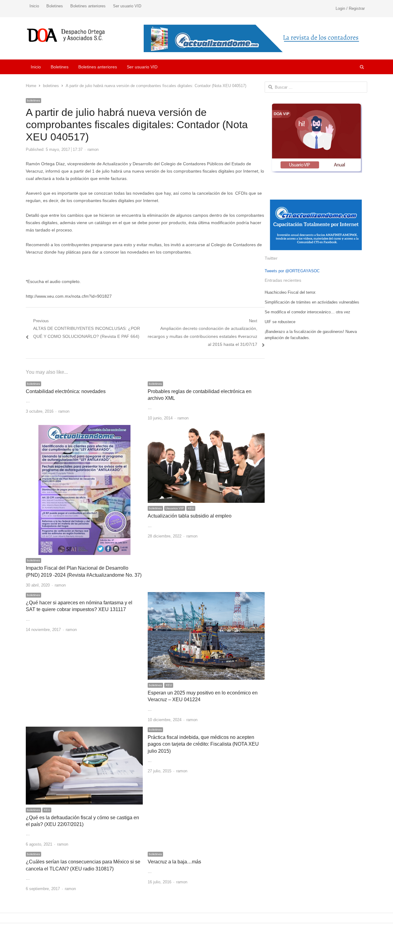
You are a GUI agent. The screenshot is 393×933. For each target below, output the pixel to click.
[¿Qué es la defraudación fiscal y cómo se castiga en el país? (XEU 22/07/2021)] (84, 730)
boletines (33, 100)
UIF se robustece (280, 321)
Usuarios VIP (174, 508)
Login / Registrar (350, 8)
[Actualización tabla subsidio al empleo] (206, 428)
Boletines (54, 6)
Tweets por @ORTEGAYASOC (292, 271)
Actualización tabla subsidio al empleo (190, 515)
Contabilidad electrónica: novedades (66, 391)
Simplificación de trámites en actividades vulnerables (312, 302)
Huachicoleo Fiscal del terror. (290, 292)
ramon (93, 149)
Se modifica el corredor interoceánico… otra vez (307, 312)
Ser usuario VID (127, 6)
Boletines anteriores (88, 6)
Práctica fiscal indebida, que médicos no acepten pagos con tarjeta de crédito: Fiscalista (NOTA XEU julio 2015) (203, 744)
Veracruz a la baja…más (174, 861)
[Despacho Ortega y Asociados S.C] (66, 35)
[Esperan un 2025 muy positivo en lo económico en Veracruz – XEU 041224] (206, 595)
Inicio (34, 6)
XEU (191, 508)
